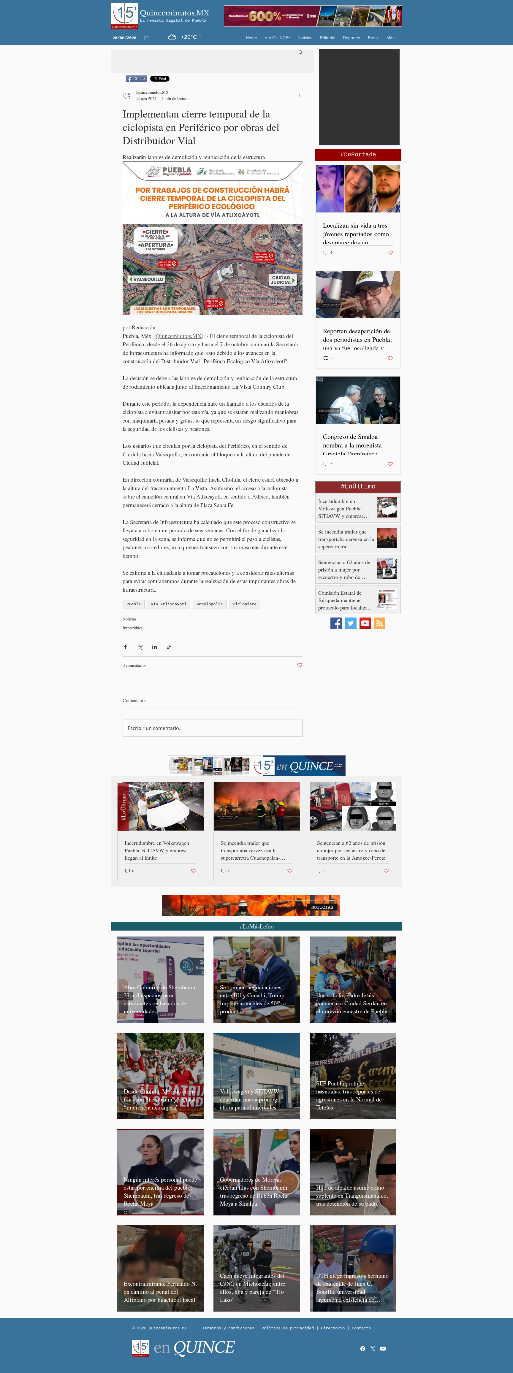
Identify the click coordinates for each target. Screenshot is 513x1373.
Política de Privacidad (241, 1358)
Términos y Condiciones (192, 1358)
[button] (359, 1356)
